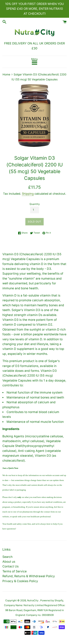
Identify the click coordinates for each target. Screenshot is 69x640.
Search (7, 557)
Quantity (35, 204)
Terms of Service (14, 571)
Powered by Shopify (51, 600)
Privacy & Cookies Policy (20, 581)
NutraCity (33, 600)
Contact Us (10, 566)
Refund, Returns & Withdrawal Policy (28, 576)
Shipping (28, 193)
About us (8, 561)
